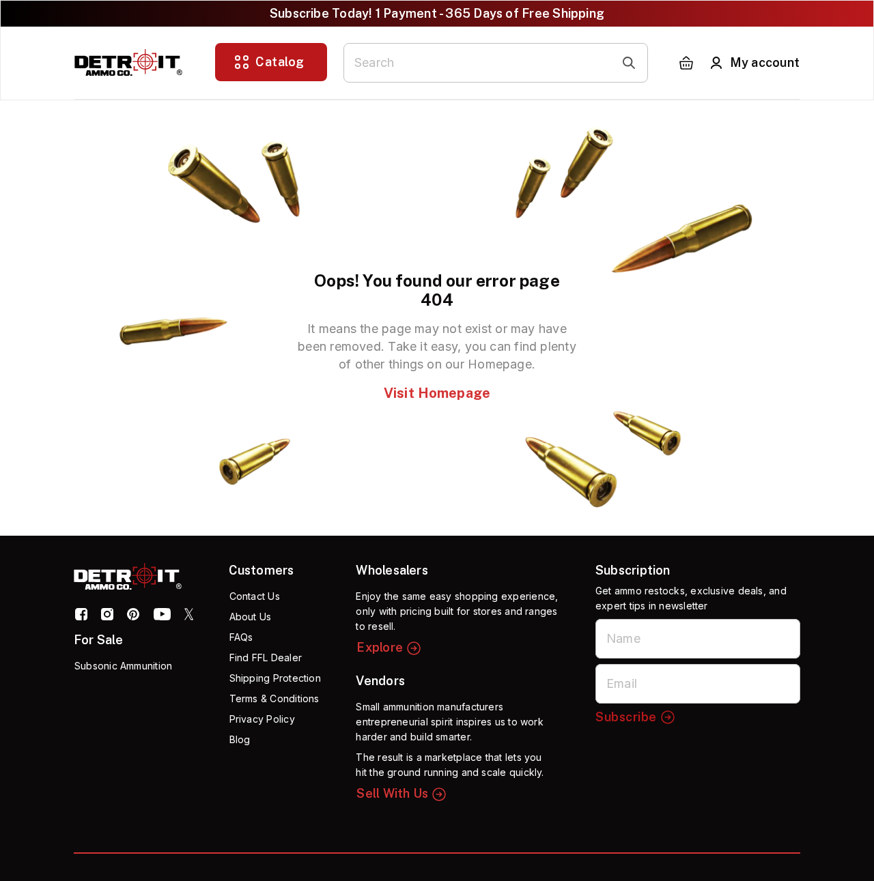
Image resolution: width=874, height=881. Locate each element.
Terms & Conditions (274, 698)
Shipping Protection (275, 678)
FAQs (241, 637)
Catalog (280, 62)
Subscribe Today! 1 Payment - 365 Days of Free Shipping (437, 13)
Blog (240, 739)
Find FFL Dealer (265, 657)
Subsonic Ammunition (123, 665)
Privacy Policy (262, 719)
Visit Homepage (437, 393)
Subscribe (626, 717)
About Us (250, 616)
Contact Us (254, 596)
